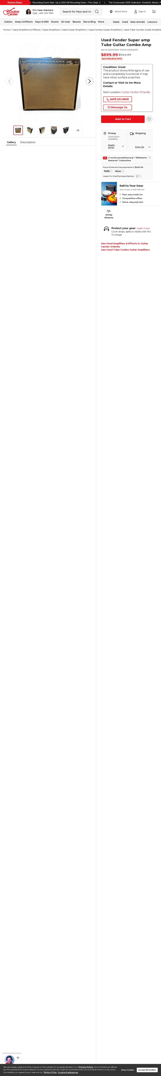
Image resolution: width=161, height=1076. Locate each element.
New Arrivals (137, 22)
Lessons (152, 22)
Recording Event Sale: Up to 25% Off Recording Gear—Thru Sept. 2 (66, 2)
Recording (89, 21)
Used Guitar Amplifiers (74, 29)
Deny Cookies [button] (127, 1070)
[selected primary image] (49, 81)
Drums (55, 21)
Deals (116, 22)
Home (6, 29)
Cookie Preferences (68, 1072)
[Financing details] (149, 157)
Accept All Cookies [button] (147, 1070)
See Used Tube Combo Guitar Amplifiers (125, 249)
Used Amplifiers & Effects (26, 29)
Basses (77, 21)
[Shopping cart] (154, 12)
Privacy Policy (86, 1067)
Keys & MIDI (42, 21)
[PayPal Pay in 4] (108, 171)
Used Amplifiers (51, 29)
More (101, 21)
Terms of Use (50, 1072)
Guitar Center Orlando (136, 92)
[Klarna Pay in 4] (119, 171)
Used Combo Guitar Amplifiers (105, 29)
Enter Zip (139, 147)
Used (125, 22)
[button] (39, 12)
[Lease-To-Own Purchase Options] (138, 176)
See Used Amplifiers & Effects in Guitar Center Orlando (124, 245)
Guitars (8, 21)
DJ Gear (65, 21)
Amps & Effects (24, 21)
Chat (35, 13)
